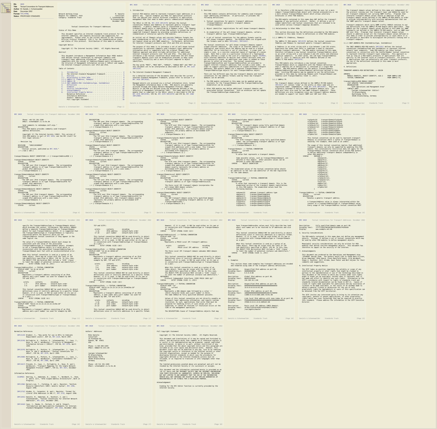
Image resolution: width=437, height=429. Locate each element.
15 (123, 88)
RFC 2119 (191, 67)
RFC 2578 (136, 94)
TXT (21, 14)
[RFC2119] (137, 68)
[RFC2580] (137, 96)
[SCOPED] (262, 56)
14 (123, 87)
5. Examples (67, 87)
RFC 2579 (155, 23)
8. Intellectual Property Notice (76, 92)
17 (123, 98)
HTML (26, 14)
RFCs (7, 8)
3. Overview (67, 76)
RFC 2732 (60, 393)
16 (123, 94)
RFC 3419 (8, 11)
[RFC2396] (233, 41)
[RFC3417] (171, 39)
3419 (22, 4)
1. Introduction (69, 72)
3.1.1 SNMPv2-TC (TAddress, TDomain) (77, 79)
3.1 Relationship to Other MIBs (76, 78)
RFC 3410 (136, 79)
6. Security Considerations (74, 88)
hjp (3, 4)
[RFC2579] (164, 23)
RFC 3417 (162, 39)
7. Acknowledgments (71, 90)
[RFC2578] (145, 94)
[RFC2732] (21, 391)
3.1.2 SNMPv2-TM (68, 81)
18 (123, 99)
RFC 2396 (70, 386)
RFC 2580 (190, 94)
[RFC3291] (243, 41)
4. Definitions (69, 85)
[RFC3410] (145, 79)
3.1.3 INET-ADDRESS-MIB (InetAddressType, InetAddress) (85, 83)
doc (4, 6)
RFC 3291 (40, 400)
